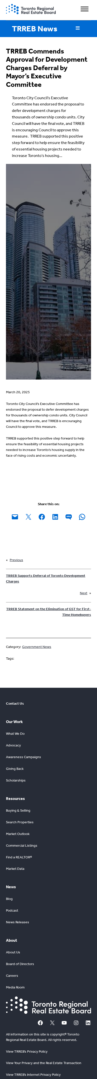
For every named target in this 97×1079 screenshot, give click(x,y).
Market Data (15, 869)
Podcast (12, 910)
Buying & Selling (18, 810)
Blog (9, 899)
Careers (12, 976)
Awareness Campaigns (23, 757)
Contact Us (15, 703)
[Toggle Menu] (85, 9)
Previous (16, 560)
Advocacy (13, 745)
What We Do (15, 734)
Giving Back (15, 769)
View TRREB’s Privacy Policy (27, 1051)
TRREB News (34, 28)
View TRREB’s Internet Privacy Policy (33, 1075)
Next (83, 593)
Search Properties (20, 822)
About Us (13, 952)
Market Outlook (18, 834)
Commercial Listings (21, 845)
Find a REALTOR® (19, 857)
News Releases (17, 922)
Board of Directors (20, 964)
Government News (36, 647)
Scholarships (16, 780)
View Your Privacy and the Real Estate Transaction (43, 1063)
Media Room (15, 987)
